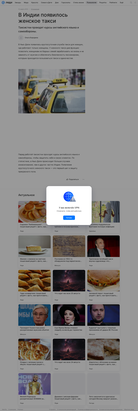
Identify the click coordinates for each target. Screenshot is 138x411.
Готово (69, 218)
